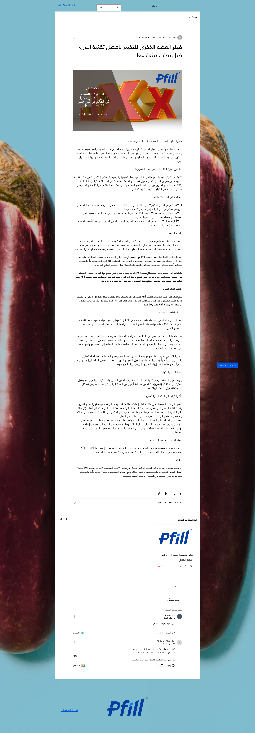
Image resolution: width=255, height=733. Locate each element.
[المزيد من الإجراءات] (74, 37)
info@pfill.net (66, 5)
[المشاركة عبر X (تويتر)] (173, 493)
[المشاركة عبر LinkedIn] (166, 493)
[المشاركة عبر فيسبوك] (180, 493)
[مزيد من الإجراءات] (74, 616)
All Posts (193, 17)
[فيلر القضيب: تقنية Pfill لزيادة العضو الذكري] (175, 537)
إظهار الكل (62, 519)
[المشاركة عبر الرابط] (159, 493)
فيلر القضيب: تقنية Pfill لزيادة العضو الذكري (177, 557)
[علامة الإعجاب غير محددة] (173, 633)
